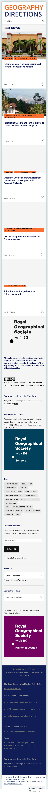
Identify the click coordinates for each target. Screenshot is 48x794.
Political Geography (14, 511)
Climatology (26, 484)
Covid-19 (22, 488)
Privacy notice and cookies (13, 784)
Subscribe (11, 549)
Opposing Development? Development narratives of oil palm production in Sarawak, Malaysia (22, 180)
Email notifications (12, 525)
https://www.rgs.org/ (12, 689)
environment (31, 495)
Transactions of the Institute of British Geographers (20, 116)
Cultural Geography (14, 491)
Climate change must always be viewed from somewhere (22, 238)
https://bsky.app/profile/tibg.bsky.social (20, 716)
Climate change (11, 484)
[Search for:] (21, 597)
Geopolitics (33, 499)
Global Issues (11, 503)
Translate (22, 580)
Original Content (21, 58)
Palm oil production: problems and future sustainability (20, 293)
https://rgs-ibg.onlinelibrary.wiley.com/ (20, 731)
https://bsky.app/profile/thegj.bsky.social (20, 702)
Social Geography (33, 511)
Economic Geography (14, 495)
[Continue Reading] (42, 84)
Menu (9, 21)
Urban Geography (12, 514)
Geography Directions (24, 669)
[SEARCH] (42, 21)
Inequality (9, 58)
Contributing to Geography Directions (21, 742)
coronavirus (11, 488)
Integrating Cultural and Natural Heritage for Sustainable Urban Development (24, 124)
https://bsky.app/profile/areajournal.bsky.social (23, 709)
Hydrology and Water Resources (18, 507)
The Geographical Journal (25, 172)
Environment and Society (15, 499)
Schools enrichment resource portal (20, 745)
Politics (33, 58)
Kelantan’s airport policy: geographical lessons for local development (22, 65)
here (16, 404)
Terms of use (11, 748)
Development (30, 491)
